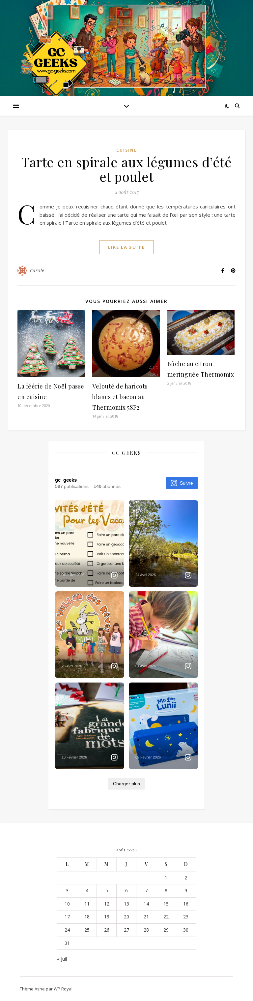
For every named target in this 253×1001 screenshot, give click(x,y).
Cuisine (126, 150)
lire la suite (126, 247)
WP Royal (63, 989)
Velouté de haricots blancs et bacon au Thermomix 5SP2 (120, 396)
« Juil (62, 958)
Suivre (186, 483)
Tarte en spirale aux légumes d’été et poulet (126, 169)
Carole (37, 270)
